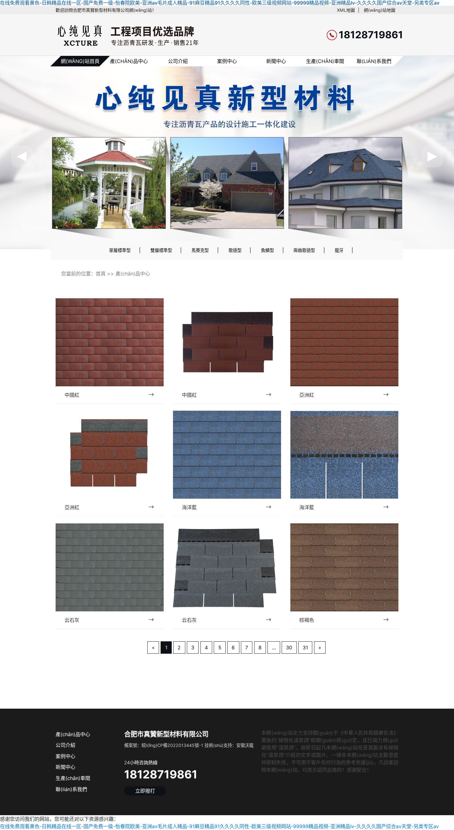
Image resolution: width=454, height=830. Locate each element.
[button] (22, 156)
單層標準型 (120, 250)
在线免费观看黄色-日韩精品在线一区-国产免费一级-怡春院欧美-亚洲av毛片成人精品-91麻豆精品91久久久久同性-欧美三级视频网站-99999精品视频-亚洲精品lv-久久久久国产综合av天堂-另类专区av (219, 826)
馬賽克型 (200, 250)
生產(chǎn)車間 (325, 61)
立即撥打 (145, 791)
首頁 (101, 273)
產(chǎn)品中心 (129, 61)
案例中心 (227, 61)
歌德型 (235, 250)
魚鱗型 (267, 250)
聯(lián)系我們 (374, 61)
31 (305, 647)
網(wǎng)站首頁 (80, 61)
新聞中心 (276, 61)
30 (289, 647)
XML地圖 (346, 10)
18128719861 (160, 774)
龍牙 (339, 250)
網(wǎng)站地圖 (379, 10)
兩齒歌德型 (304, 250)
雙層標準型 (161, 250)
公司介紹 (178, 61)
